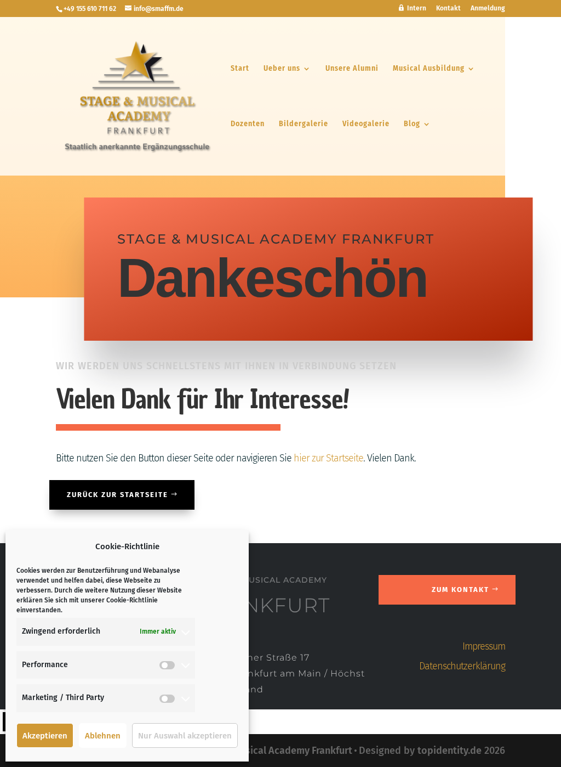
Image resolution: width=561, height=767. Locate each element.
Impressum (483, 646)
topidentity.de (449, 751)
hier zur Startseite (328, 458)
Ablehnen (103, 736)
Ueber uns (282, 69)
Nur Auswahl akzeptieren (185, 736)
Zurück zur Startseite (117, 494)
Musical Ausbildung (429, 69)
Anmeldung (488, 8)
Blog (412, 124)
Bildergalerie (303, 124)
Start (240, 69)
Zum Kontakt (460, 589)
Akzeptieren (44, 736)
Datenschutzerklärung (462, 666)
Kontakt (448, 8)
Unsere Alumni (352, 69)
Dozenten (248, 124)
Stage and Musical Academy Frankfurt (268, 751)
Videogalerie (366, 124)
